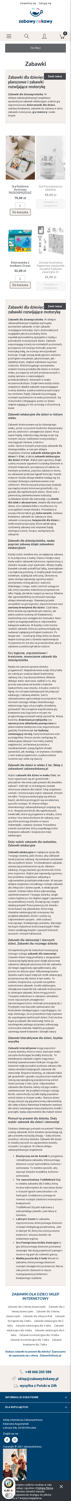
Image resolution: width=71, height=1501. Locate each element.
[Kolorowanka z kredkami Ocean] (20, 241)
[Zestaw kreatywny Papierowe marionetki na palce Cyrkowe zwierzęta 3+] (50, 241)
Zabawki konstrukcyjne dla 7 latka (29, 1339)
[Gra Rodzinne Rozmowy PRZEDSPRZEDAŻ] (20, 158)
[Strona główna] (35, 16)
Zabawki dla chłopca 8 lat (37, 1316)
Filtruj (36, 48)
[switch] (8, 1495)
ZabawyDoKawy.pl (50, 1355)
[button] (9, 36)
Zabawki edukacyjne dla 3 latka (33, 1325)
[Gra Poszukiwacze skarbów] (50, 158)
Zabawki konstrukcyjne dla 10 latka (39, 1335)
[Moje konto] (44, 36)
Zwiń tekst (55, 76)
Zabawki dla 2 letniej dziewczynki (27, 1306)
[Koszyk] (62, 36)
